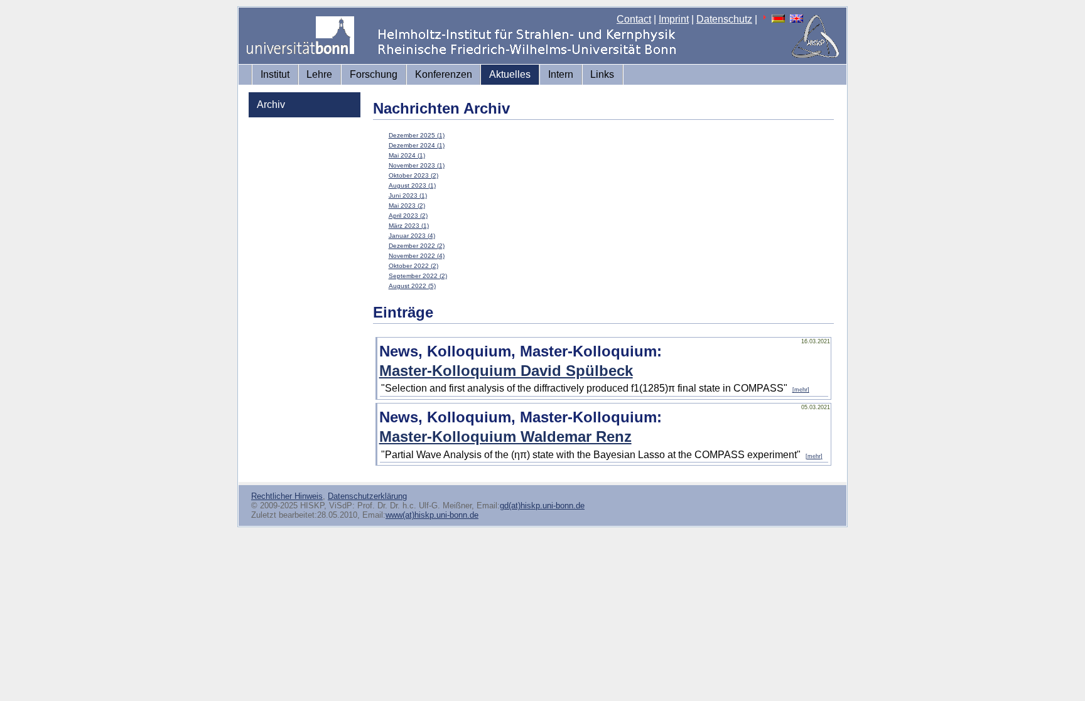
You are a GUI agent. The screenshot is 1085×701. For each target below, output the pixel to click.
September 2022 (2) (418, 275)
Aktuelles (510, 74)
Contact (634, 19)
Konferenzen (443, 74)
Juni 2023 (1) (408, 195)
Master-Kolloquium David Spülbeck (506, 370)
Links (602, 74)
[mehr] (800, 390)
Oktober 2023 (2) (413, 175)
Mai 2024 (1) (407, 155)
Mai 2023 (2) (407, 205)
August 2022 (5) (412, 285)
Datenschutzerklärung (367, 496)
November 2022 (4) (417, 255)
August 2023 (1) (412, 185)
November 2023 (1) (417, 165)
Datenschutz (724, 19)
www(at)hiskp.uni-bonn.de (432, 515)
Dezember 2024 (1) (417, 145)
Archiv (271, 104)
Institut (275, 74)
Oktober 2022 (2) (413, 265)
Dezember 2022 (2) (417, 245)
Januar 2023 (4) (412, 235)
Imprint (674, 19)
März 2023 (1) (409, 225)
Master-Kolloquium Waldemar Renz (505, 436)
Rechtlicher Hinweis (287, 496)
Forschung (373, 74)
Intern (560, 74)
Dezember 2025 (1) (417, 135)
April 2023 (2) (408, 215)
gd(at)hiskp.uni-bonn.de (542, 505)
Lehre (319, 74)
